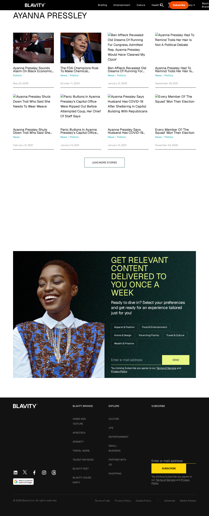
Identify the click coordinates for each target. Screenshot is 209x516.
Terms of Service (166, 368)
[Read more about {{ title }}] (33, 48)
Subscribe (179, 5)
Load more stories (104, 162)
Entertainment (119, 436)
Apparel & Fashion (124, 327)
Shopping (115, 473)
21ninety (78, 441)
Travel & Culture (175, 335)
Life (111, 428)
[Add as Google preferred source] (23, 481)
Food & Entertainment (154, 327)
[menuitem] (156, 5)
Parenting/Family (149, 335)
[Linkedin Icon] (15, 472)
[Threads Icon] (53, 472)
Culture (114, 419)
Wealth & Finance (124, 343)
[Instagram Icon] (44, 472)
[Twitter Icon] (25, 472)
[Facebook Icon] (34, 472)
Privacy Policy (119, 371)
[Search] (162, 5)
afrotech (79, 432)
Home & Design (122, 335)
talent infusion (83, 459)
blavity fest (81, 468)
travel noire (81, 450)
